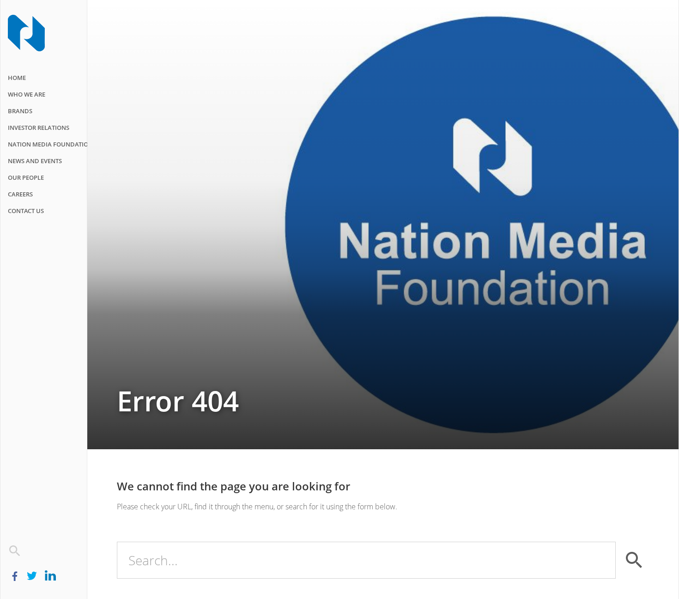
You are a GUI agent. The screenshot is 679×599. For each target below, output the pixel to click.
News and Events (35, 161)
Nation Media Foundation (50, 144)
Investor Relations (38, 127)
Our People (26, 177)
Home (17, 77)
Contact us (26, 211)
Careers (20, 194)
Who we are (26, 94)
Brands (20, 111)
